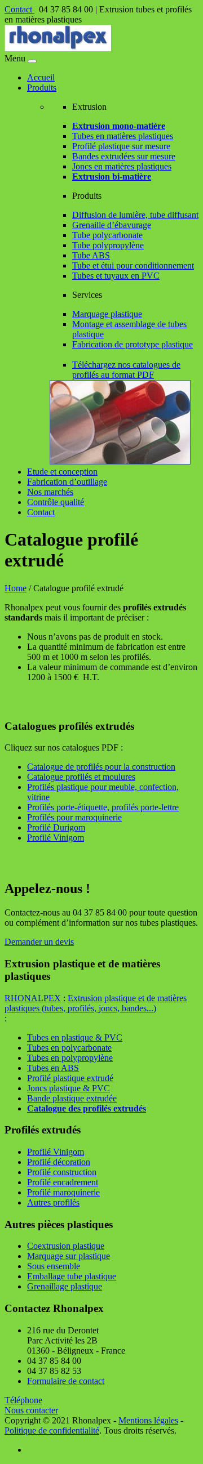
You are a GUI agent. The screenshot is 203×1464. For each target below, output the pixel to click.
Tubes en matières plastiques (122, 136)
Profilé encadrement (62, 1182)
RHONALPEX (33, 998)
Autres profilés (53, 1202)
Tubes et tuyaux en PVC (116, 275)
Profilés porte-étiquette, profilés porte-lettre (103, 807)
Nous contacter (31, 1410)
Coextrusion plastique (65, 1246)
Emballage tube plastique (71, 1276)
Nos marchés (50, 492)
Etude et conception (62, 471)
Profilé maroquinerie (63, 1192)
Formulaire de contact (65, 1381)
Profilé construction (61, 1172)
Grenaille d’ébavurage (111, 225)
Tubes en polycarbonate (69, 1047)
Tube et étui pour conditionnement (133, 265)
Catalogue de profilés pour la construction (101, 766)
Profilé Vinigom (55, 837)
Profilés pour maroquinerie (74, 817)
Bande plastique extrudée (72, 1098)
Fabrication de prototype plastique (132, 344)
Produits (41, 87)
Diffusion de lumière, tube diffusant (135, 215)
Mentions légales (148, 1420)
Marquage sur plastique (68, 1256)
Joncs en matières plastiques (121, 166)
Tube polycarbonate (107, 235)
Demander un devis (39, 942)
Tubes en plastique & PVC (74, 1037)
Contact (19, 9)
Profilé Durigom (56, 827)
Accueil (41, 77)
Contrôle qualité (55, 502)
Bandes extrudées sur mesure (123, 156)
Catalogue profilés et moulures (81, 777)
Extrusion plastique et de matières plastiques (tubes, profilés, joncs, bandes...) (96, 1003)
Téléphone (23, 1400)
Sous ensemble (53, 1266)
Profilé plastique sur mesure (121, 146)
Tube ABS (91, 255)
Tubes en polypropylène (70, 1058)
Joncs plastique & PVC (68, 1088)
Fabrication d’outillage (67, 481)
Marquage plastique (107, 314)
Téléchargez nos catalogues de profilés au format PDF (126, 370)
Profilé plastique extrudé (70, 1078)
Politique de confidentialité (52, 1430)
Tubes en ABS (53, 1068)
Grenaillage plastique (64, 1286)
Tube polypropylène (108, 245)
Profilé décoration (58, 1162)
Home (16, 588)
